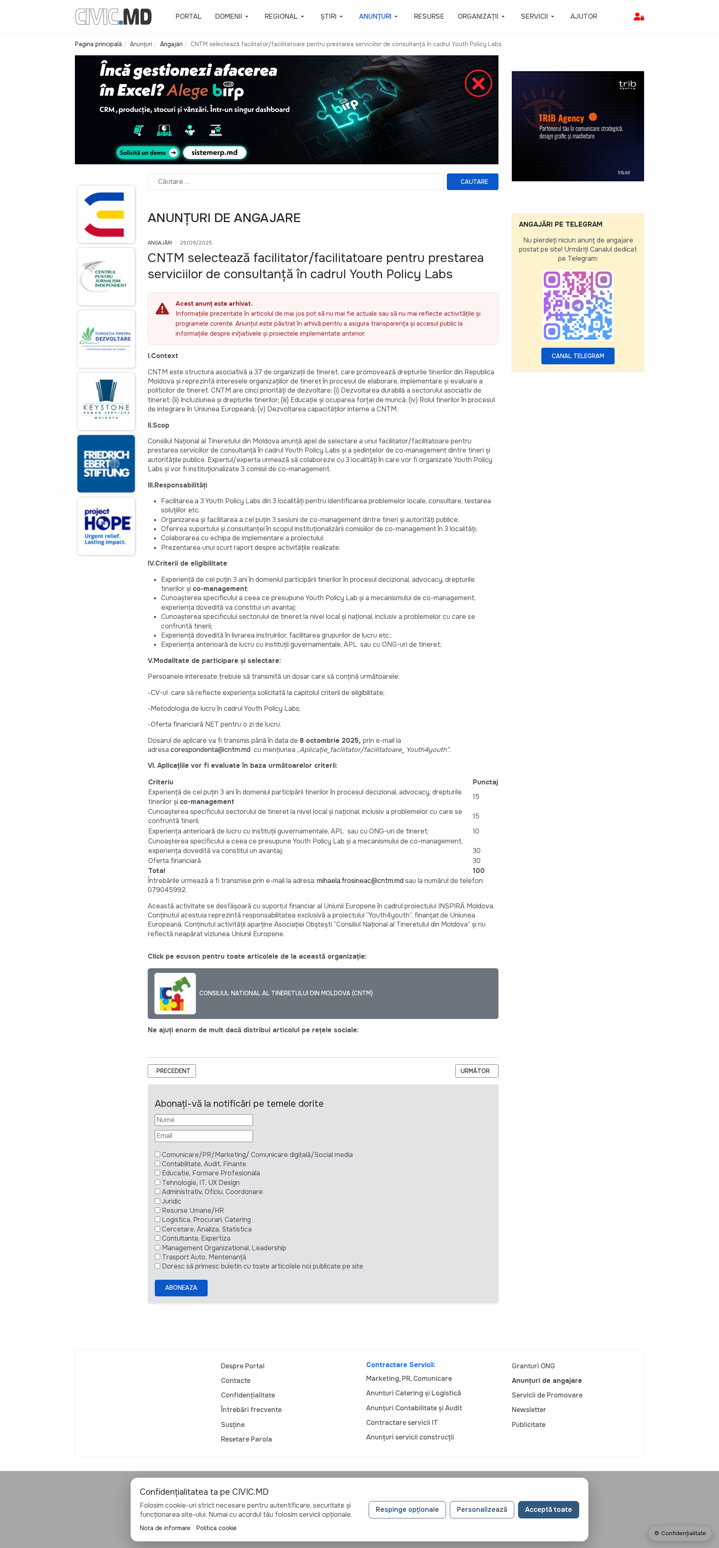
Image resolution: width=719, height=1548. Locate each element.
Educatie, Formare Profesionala (211, 1173)
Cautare (474, 181)
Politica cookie (216, 1528)
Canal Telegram (578, 356)
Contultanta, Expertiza (196, 1238)
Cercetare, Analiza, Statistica (207, 1229)
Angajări (160, 243)
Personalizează (482, 1509)
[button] (233, 16)
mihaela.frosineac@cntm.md (360, 880)
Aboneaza (181, 1287)
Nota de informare (165, 1528)
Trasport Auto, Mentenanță (204, 1257)
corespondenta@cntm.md (210, 749)
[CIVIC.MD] (113, 16)
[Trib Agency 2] (578, 125)
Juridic (171, 1201)
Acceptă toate (548, 1509)
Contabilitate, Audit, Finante (204, 1164)
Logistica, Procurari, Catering (206, 1219)
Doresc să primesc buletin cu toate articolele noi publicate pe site (262, 1266)
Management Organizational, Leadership (224, 1248)
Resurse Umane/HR (193, 1210)
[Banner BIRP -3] (286, 109)
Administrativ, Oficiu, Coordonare (212, 1191)
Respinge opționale (407, 1509)
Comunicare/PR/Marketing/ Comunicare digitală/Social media (257, 1154)
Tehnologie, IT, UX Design (201, 1182)
